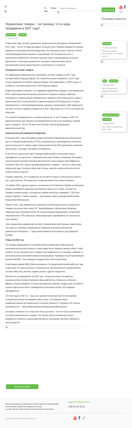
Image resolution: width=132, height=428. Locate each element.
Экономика (11, 35)
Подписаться (108, 10)
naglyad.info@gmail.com (79, 402)
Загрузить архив (22, 386)
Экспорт (22, 35)
